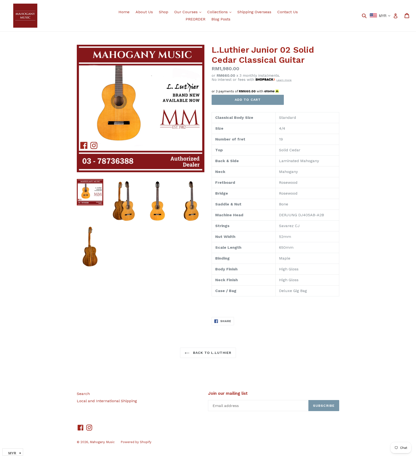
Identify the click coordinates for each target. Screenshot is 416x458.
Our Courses (189, 11)
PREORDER (195, 19)
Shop (163, 12)
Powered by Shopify (136, 442)
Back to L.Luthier (211, 353)
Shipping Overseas (254, 12)
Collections (220, 11)
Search (83, 393)
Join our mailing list (228, 393)
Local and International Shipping (107, 401)
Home (124, 12)
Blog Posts (220, 19)
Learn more (284, 80)
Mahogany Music (102, 442)
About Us (144, 12)
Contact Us (287, 12)
